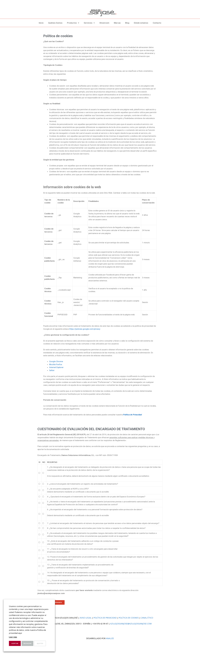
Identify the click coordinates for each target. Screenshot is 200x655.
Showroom (104, 23)
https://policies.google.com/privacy (84, 329)
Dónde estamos (141, 23)
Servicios (88, 23)
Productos (72, 23)
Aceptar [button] (14, 643)
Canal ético (147, 617)
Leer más (13, 637)
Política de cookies (129, 617)
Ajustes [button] (40, 643)
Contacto (157, 23)
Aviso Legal (86, 617)
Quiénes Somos (55, 23)
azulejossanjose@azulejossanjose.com (131, 623)
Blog (127, 23)
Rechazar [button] (27, 643)
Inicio (41, 23)
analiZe (110, 638)
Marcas (117, 23)
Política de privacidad (105, 617)
